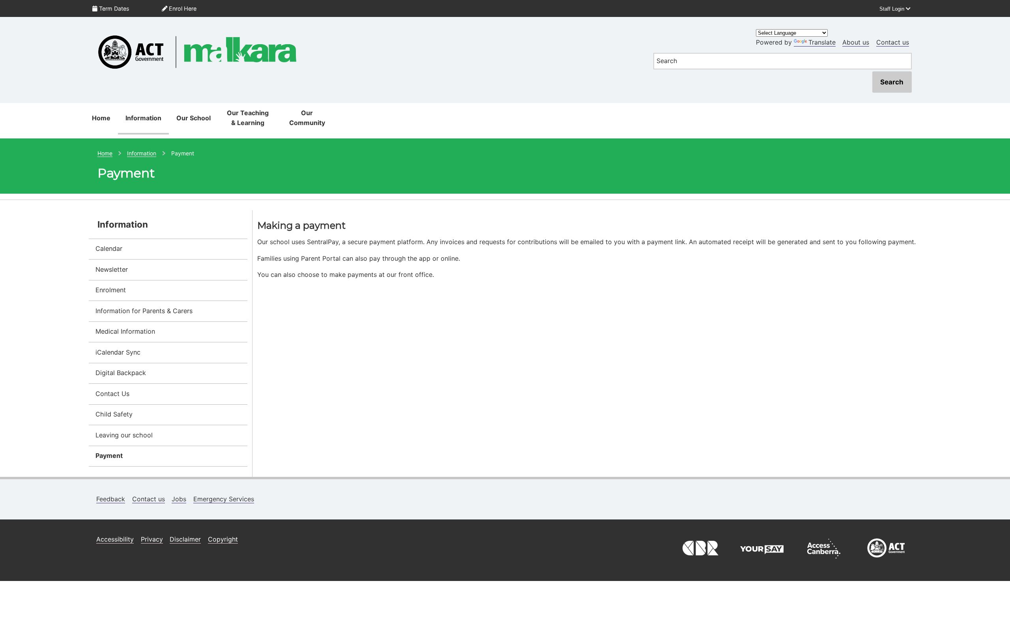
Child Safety (114, 414)
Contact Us (112, 394)
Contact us (892, 42)
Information (143, 118)
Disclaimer (185, 539)
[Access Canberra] (823, 560)
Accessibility (115, 539)
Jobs (179, 499)
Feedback (110, 499)
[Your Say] (761, 560)
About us (855, 42)
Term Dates (113, 8)
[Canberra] (699, 560)
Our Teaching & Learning (248, 118)
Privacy (152, 539)
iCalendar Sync (117, 352)
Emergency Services (223, 499)
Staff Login (892, 9)
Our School (193, 118)
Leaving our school (124, 435)
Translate (822, 42)
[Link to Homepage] (366, 30)
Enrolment (110, 290)
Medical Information (125, 331)
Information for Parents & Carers (144, 311)
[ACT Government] (886, 560)
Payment (109, 455)
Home (101, 118)
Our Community (307, 118)
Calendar (108, 248)
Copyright (223, 539)
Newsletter (111, 269)
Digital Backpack (120, 373)
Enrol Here (181, 8)
